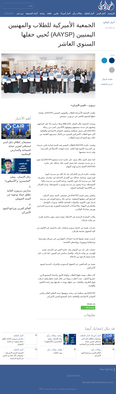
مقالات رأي (77, 13)
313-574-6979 (73, 376)
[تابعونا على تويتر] (107, 376)
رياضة (42, 13)
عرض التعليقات (106, 84)
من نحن (20, 13)
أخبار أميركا (65, 13)
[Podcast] (84, 376)
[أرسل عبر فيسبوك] (112, 60)
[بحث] (4, 5)
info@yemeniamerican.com (97, 382)
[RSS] (90, 376)
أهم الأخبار (23, 118)
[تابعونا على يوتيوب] (101, 376)
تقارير (56, 13)
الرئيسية (111, 13)
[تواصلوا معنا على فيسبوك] (112, 376)
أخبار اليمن (101, 13)
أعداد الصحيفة (32, 13)
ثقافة (49, 13)
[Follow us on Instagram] (95, 376)
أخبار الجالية (89, 13)
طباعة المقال (107, 79)
